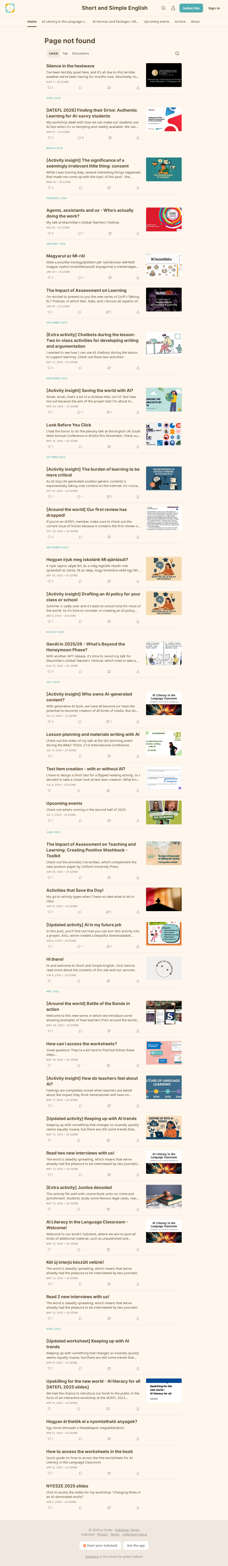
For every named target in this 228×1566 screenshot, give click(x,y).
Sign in (214, 8)
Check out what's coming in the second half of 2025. (86, 809)
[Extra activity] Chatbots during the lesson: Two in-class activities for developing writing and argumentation (92, 340)
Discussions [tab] (80, 53)
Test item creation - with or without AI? (85, 768)
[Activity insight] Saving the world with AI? (89, 390)
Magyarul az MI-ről (65, 255)
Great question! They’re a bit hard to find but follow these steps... (90, 1052)
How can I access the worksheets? (81, 1043)
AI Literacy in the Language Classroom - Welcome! (87, 1224)
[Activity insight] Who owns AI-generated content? (89, 697)
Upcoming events (64, 803)
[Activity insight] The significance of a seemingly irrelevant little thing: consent (87, 163)
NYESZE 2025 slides (67, 1486)
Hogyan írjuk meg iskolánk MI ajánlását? (87, 559)
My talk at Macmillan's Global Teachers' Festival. (83, 222)
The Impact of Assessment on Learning (86, 290)
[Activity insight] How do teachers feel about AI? (92, 1081)
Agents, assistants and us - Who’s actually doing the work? (89, 213)
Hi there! (55, 959)
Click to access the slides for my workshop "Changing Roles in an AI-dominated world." (93, 1494)
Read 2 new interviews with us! (77, 1296)
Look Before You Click (68, 425)
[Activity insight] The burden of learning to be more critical (93, 472)
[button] (32, 21)
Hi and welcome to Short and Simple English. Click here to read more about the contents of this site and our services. (91, 967)
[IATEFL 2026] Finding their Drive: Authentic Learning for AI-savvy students (91, 113)
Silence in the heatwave (70, 66)
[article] (114, 76)
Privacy (102, 1534)
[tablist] (69, 53)
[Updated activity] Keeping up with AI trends (91, 1118)
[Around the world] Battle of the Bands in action (88, 1006)
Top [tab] (65, 53)
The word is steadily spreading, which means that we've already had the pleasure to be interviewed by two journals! (91, 1270)
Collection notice (134, 1534)
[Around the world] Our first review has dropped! (86, 512)
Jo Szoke (63, 81)
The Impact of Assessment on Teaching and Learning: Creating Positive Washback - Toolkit (91, 850)
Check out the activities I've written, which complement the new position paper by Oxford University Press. (91, 864)
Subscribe (191, 8)
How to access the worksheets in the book (89, 1451)
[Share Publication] (173, 8)
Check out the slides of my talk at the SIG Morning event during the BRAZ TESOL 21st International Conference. (89, 742)
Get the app (136, 1545)
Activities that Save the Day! (75, 890)
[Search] (163, 8)
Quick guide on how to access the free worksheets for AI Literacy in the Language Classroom (89, 1459)
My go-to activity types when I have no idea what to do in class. (90, 898)
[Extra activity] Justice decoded (79, 1187)
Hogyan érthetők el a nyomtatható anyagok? (91, 1421)
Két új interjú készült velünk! (75, 1262)
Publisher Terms (127, 1530)
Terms (115, 1534)
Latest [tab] (53, 53)
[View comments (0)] (80, 87)
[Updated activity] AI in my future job (83, 924)
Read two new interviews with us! (80, 1153)
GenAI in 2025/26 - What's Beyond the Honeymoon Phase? (85, 647)
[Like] (49, 790)
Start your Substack (102, 1545)
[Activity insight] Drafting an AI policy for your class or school (93, 596)
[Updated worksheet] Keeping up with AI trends (87, 1343)
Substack (92, 1556)
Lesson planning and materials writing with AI (92, 734)
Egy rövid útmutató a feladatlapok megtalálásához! (85, 1427)
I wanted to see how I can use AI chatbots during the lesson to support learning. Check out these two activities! (92, 354)
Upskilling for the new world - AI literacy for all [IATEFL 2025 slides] (93, 1384)
